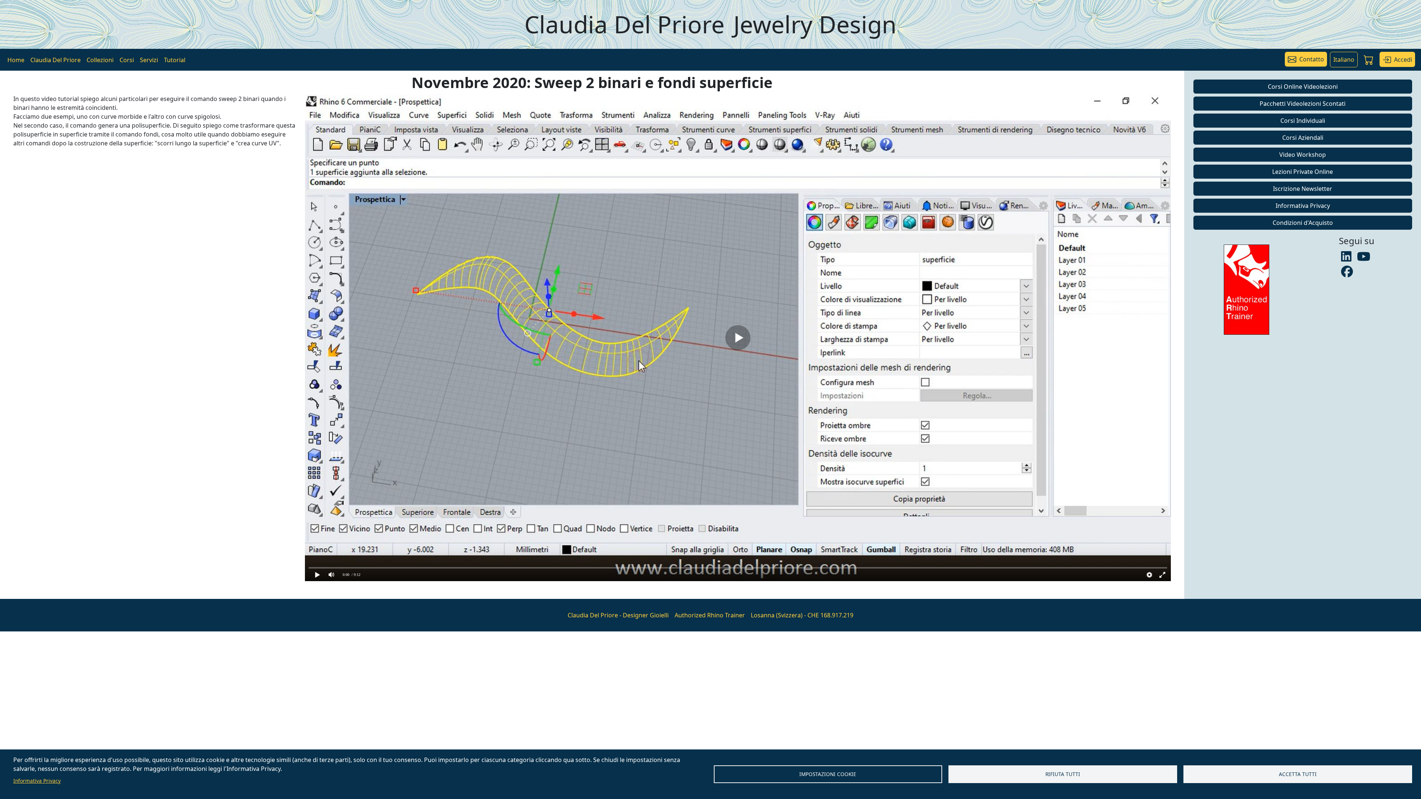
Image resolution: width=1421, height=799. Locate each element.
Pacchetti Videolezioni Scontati (1303, 104)
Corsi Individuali (1302, 121)
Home (15, 60)
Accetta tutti (1298, 774)
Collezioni (100, 60)
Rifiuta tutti (1062, 774)
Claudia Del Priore (55, 60)
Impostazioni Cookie (827, 774)
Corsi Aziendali (1302, 138)
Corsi (127, 60)
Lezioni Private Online (1302, 172)
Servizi (149, 60)
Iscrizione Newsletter (1302, 189)
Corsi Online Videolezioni (1303, 86)
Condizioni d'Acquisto (1303, 223)
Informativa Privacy (37, 780)
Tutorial (174, 60)
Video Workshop (1302, 155)
